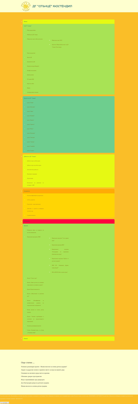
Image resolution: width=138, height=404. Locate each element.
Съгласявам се (4, 403)
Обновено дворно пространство (31, 376)
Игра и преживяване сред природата (32, 379)
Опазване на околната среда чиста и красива (35, 373)
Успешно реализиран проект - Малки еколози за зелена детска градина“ (44, 366)
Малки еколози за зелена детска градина (34, 386)
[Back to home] (46, 7)
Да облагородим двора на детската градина (35, 383)
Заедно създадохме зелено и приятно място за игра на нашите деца (42, 370)
